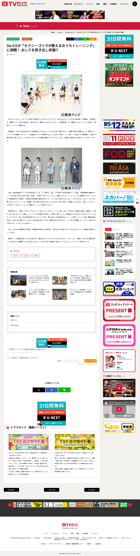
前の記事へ (11, 490)
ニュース (90, 4)
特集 (97, 4)
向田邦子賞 (68, 4)
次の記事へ (92, 490)
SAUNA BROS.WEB (73, 537)
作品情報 (113, 4)
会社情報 (97, 543)
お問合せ (89, 543)
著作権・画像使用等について (74, 543)
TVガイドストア (126, 537)
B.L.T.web (37, 537)
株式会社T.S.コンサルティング (63, 539)
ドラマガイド (78, 4)
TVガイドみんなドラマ (89, 537)
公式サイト (14, 320)
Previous (10, 505)
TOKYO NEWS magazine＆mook (20, 537)
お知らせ (43, 543)
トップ (46, 533)
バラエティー (27, 39)
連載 (104, 4)
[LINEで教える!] (85, 39)
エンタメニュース (13, 39)
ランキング (124, 4)
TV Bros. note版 (59, 537)
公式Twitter (14, 325)
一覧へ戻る (51, 490)
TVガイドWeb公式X (81, 539)
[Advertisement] (119, 103)
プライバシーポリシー (56, 543)
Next (130, 505)
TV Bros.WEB (47, 537)
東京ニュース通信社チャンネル (108, 537)
